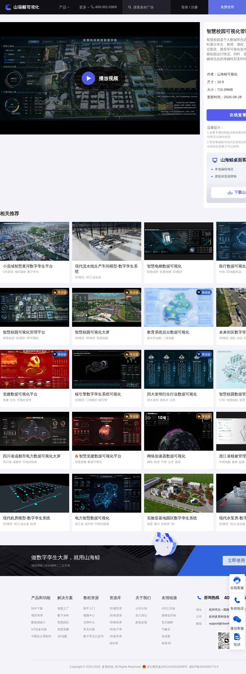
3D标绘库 (116, 622)
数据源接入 (38, 622)
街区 (240, 338)
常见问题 (89, 629)
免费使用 (227, 7)
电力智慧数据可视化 (92, 518)
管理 (242, 400)
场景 (178, 462)
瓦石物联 (167, 622)
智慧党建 (80, 462)
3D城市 (90, 338)
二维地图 (168, 338)
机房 (157, 462)
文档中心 (89, 622)
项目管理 (37, 615)
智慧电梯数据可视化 (164, 266)
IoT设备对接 (39, 629)
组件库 (114, 643)
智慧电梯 (165, 271)
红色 (13, 400)
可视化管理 (24, 400)
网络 (150, 462)
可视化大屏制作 (41, 636)
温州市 (89, 524)
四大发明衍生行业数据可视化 (172, 394)
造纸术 (164, 400)
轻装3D (166, 643)
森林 (235, 462)
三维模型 (91, 400)
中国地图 (225, 462)
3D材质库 (116, 615)
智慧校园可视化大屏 (92, 332)
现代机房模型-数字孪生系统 (26, 518)
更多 (82, 7)
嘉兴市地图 (154, 338)
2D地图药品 (233, 271)
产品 (62, 7)
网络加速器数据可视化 (166, 456)
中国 (222, 271)
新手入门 (89, 608)
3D (173, 524)
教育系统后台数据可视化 (168, 332)
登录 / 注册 (189, 7)
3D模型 (80, 277)
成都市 (17, 462)
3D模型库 (116, 608)
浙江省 (79, 524)
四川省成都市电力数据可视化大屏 (32, 456)
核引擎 (102, 400)
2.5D (222, 400)
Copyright (76, 666)
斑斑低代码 (169, 615)
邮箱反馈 (141, 622)
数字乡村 (63, 615)
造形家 (166, 636)
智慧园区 (63, 622)
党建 (6, 400)
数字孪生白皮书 (93, 636)
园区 (233, 338)
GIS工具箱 (168, 608)
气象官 (166, 629)
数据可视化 (95, 462)
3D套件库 (116, 636)
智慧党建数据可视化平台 (100, 456)
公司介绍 (141, 608)
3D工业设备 (93, 277)
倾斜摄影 (20, 271)
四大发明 (153, 400)
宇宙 (164, 462)
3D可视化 (32, 338)
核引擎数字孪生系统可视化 (98, 394)
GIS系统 (8, 271)
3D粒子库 (116, 629)
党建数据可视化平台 (20, 394)
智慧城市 (153, 271)
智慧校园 (8, 338)
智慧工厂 (63, 608)
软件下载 (37, 608)
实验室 (165, 524)
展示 (157, 524)
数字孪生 (33, 271)
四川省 (7, 462)
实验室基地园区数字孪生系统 (172, 518)
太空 (171, 462)
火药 (172, 400)
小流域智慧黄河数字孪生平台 (28, 266)
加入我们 (141, 615)
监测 (242, 462)
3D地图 (62, 636)
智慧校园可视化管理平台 (24, 332)
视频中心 (89, 615)
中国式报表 (30, 462)
